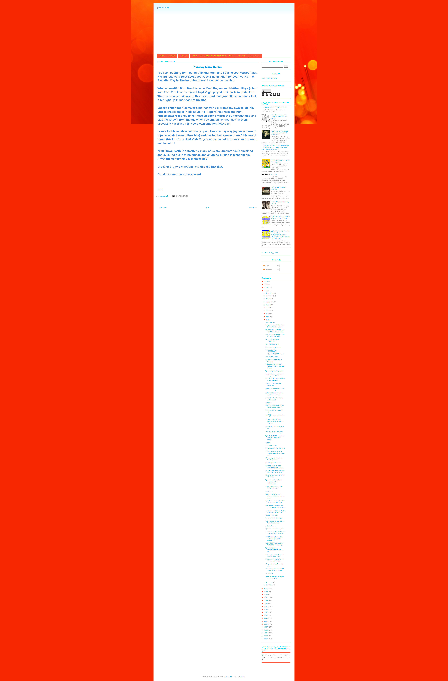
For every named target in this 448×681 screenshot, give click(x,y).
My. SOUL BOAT (271, 445)
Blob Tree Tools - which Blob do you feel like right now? (280, 217)
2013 (266, 609)
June (268, 311)
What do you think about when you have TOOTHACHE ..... (273, 481)
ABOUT (172, 56)
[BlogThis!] (180, 196)
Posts (267, 266)
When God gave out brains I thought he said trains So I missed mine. (280, 133)
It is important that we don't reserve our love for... (274, 555)
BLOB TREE (241, 56)
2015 (266, 603)
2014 (266, 606)
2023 (266, 284)
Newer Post (163, 207)
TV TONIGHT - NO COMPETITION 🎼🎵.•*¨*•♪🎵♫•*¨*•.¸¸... (275, 352)
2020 (266, 589)
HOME (162, 56)
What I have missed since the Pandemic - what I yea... (275, 502)
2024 (266, 281)
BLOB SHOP (255, 56)
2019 (266, 591)
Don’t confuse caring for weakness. (273, 384)
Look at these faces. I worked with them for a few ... (275, 471)
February (269, 582)
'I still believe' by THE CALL (274, 518)
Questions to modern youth (274, 529)
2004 (266, 636)
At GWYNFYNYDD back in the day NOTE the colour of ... (275, 569)
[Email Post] (173, 196)
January (269, 585)
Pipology (268, 402)
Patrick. (268, 442)
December (269, 293)
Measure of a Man (271, 515)
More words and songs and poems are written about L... (275, 506)
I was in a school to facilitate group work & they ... (275, 375)
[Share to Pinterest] (186, 196)
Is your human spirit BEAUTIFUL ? (272, 340)
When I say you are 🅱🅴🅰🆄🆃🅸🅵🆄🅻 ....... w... (275, 549)
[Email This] (177, 196)
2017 (266, 597)
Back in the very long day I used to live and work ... (274, 432)
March (268, 319)
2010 (266, 618)
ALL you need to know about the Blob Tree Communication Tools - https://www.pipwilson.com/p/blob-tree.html (280, 234)
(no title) (274, 175)
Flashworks (228, 676)
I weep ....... (269, 491)
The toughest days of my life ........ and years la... (275, 577)
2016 (266, 600)
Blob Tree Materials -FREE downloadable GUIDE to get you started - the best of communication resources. (275, 147)
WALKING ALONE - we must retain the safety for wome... (275, 437)
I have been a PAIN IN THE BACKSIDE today (274, 487)
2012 (266, 612)
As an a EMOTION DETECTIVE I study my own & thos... (275, 511)
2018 (266, 594)
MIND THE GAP (271, 322)
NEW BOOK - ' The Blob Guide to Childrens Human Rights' (212, 56)
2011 (266, 615)
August (268, 305)
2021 (266, 290)
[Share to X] (182, 196)
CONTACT (183, 56)
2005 (266, 633)
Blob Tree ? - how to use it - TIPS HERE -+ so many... (275, 544)
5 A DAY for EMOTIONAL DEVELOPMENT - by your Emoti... (275, 366)
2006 (266, 630)
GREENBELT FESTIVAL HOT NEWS (274, 107)
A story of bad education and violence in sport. (275, 389)
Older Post (252, 207)
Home (208, 207)
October (269, 299)
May (268, 314)
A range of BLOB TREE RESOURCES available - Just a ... (274, 421)
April (268, 316)
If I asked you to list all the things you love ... (274, 459)
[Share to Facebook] (184, 196)
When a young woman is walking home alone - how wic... (275, 453)
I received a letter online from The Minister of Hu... (275, 522)
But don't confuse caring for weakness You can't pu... (275, 406)
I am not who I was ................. (274, 357)
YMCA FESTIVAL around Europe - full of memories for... (275, 496)
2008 (266, 624)
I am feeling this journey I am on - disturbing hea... (275, 335)
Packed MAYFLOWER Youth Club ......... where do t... (274, 560)
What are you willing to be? (274, 371)
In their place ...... (271, 526)
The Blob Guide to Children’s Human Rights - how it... (275, 326)
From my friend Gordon (273, 463)
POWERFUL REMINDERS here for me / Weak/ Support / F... (274, 538)
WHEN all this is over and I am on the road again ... (275, 379)
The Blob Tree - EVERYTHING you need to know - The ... (275, 331)
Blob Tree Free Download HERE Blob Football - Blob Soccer (279, 116)
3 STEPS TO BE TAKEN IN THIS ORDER (274, 398)
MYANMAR (269, 573)
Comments (268, 269)
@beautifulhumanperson (269, 78)
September (270, 302)
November (269, 296)
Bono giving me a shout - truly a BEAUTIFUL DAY (274, 466)
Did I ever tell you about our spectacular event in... (275, 394)
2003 (266, 639)
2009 (266, 621)
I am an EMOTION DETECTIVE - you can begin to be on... (275, 532)
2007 (266, 627)
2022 (266, 287)
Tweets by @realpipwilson (270, 253)
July (268, 308)
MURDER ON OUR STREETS (275, 448)
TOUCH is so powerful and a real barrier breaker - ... (275, 416)
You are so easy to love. (273, 347)
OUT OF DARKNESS (272, 344)
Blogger (243, 676)
